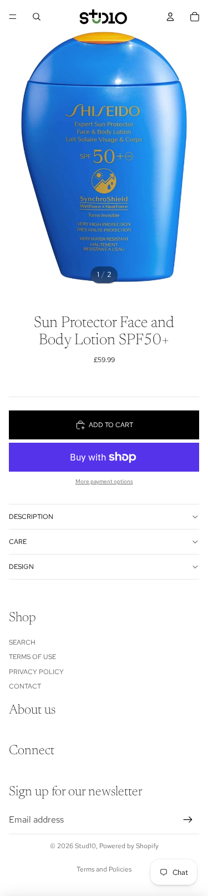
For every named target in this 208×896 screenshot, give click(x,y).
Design (21, 566)
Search (22, 642)
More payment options (104, 481)
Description (31, 516)
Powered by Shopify (129, 845)
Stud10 (85, 845)
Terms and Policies (104, 869)
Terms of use (32, 656)
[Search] (36, 16)
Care (18, 541)
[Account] (170, 16)
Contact (25, 686)
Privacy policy (36, 671)
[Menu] (13, 16)
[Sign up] (188, 820)
